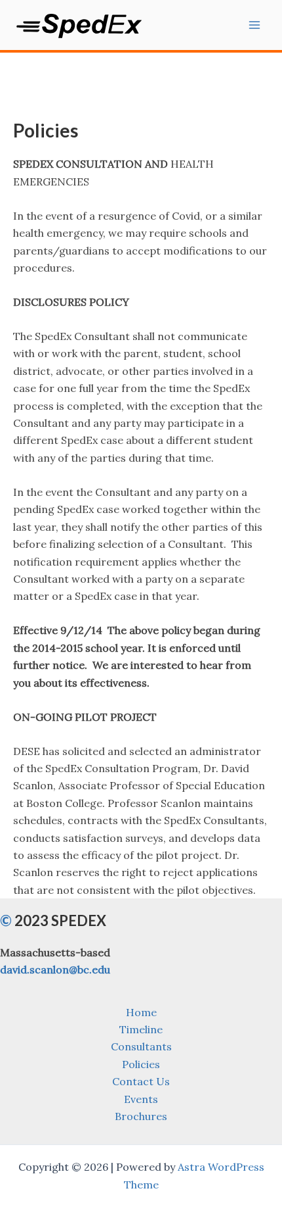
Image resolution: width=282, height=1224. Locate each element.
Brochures (141, 1116)
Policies (141, 1064)
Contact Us (141, 1081)
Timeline (141, 1029)
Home (141, 1012)
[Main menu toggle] (254, 25)
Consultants (141, 1046)
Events (141, 1099)
